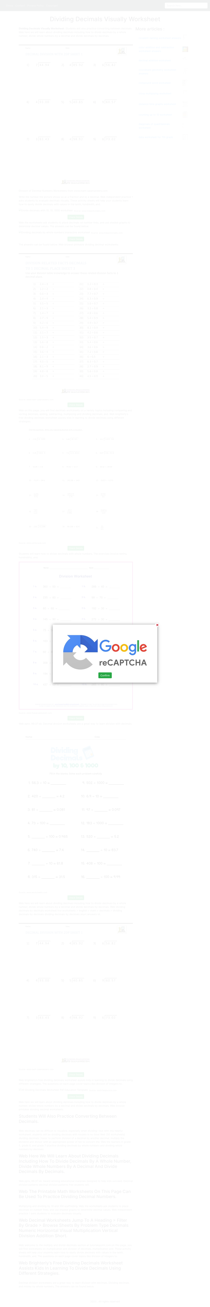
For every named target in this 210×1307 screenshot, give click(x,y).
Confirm (105, 675)
